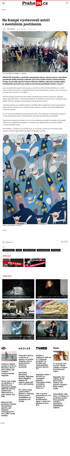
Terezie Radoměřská (43, 250)
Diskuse (9, 242)
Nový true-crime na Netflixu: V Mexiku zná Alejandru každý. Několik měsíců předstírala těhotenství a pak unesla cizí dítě (8, 388)
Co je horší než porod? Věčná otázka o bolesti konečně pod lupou (60, 367)
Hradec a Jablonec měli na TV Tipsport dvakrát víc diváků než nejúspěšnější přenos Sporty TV (43, 362)
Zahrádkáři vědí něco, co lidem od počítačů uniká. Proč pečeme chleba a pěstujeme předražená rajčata (60, 401)
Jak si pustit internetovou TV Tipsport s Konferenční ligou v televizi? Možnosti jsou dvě (43, 399)
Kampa (19, 250)
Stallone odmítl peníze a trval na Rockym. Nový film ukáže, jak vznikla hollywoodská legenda (8, 370)
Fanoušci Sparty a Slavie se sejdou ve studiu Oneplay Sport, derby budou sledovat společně (26, 361)
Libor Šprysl (11, 29)
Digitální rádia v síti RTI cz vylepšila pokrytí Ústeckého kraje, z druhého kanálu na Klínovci (43, 381)
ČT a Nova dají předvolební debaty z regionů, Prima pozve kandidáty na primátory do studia (26, 395)
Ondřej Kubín (55, 250)
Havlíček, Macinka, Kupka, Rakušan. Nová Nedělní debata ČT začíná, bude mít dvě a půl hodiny (26, 378)
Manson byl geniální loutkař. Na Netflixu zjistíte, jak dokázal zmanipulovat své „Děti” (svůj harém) (8, 409)
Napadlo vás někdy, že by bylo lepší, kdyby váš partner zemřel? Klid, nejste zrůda (60, 382)
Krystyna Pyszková (8, 250)
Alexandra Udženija (29, 250)
